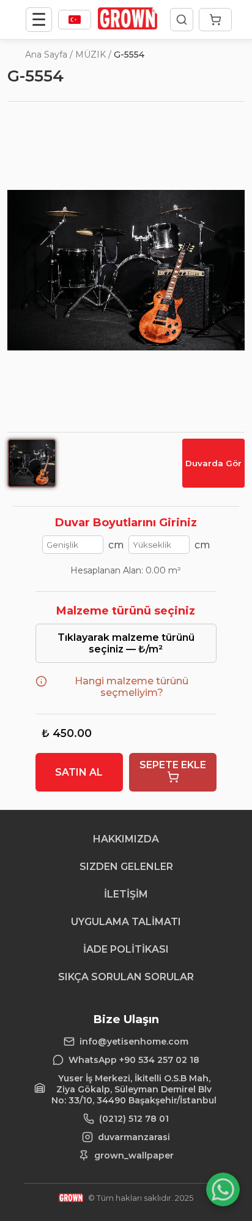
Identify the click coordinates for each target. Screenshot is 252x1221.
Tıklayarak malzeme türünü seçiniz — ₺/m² (126, 643)
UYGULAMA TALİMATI (126, 922)
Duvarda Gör (213, 463)
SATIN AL (79, 772)
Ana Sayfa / (49, 54)
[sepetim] (215, 19)
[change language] (74, 19)
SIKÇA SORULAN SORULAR (126, 977)
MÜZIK (90, 54)
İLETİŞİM (126, 894)
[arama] (181, 19)
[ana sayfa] (127, 26)
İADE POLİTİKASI (126, 949)
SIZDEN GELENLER (126, 866)
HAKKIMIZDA (126, 839)
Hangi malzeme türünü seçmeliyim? (131, 686)
